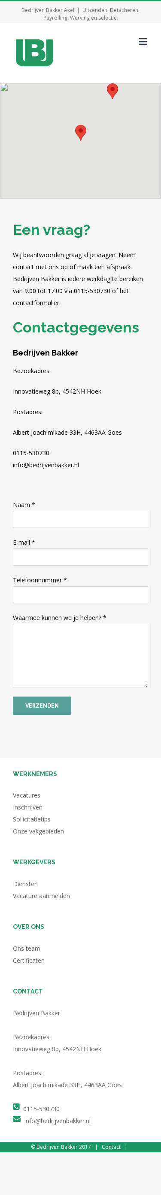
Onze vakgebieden (38, 831)
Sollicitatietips (32, 819)
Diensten (25, 884)
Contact (111, 1147)
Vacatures (26, 795)
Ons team (26, 948)
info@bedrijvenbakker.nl (57, 1121)
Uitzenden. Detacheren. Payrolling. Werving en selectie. (91, 13)
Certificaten (29, 960)
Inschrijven (28, 807)
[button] (81, 133)
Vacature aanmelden (41, 896)
